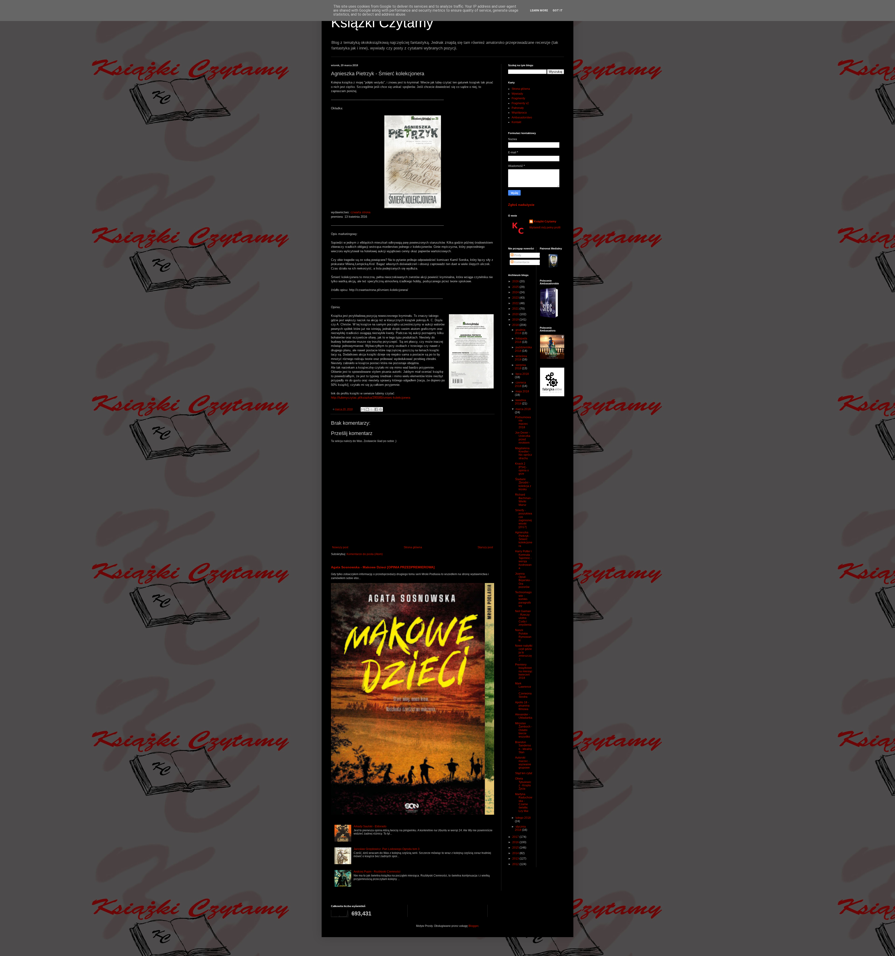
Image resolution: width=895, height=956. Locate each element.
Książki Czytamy (382, 22)
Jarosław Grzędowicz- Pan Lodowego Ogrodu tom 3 (387, 849)
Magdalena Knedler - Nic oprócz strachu (523, 453)
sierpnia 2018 (520, 366)
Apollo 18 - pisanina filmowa (522, 706)
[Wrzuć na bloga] (367, 409)
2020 (516, 314)
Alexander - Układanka (523, 716)
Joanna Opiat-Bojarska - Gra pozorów (523, 580)
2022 (516, 303)
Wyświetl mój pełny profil (545, 227)
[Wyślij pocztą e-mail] (363, 409)
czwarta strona (360, 212)
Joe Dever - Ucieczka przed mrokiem (522, 437)
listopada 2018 (521, 340)
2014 (516, 853)
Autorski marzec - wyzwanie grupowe (523, 762)
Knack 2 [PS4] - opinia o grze (522, 468)
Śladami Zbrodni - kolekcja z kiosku (523, 484)
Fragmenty (518, 98)
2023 (516, 297)
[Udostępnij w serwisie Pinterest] (380, 409)
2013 (516, 858)
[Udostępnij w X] (371, 409)
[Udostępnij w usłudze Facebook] (376, 409)
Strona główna (413, 547)
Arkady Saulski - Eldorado (370, 826)
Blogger (473, 926)
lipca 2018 (522, 374)
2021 (516, 308)
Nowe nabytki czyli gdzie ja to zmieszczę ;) (523, 652)
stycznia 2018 (520, 828)
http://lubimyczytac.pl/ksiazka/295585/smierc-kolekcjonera (370, 397)
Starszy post (485, 547)
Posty (517, 255)
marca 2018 (523, 409)
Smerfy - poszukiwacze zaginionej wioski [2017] (523, 519)
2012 (516, 864)
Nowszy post (340, 547)
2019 (516, 319)
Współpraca (519, 112)
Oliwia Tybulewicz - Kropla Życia (523, 783)
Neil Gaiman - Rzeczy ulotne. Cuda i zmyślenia (523, 618)
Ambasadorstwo (522, 117)
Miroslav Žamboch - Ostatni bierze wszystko (523, 730)
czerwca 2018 (520, 384)
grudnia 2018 (520, 331)
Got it (558, 10)
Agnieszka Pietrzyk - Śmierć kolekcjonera (523, 539)
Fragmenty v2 (520, 103)
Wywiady (517, 93)
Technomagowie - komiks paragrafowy (523, 599)
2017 (516, 837)
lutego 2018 (523, 817)
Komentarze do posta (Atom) (365, 554)
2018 (516, 325)
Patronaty (518, 108)
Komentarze (521, 262)
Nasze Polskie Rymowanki (523, 635)
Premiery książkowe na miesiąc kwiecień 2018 (523, 671)
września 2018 (521, 358)
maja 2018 (522, 391)
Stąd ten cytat (523, 773)
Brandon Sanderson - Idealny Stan (523, 747)
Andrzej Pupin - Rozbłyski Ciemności (377, 871)
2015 (516, 847)
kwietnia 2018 (520, 402)
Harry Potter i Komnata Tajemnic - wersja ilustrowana (523, 560)
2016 (516, 842)
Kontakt (516, 122)
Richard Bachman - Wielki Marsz (523, 499)
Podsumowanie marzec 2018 (523, 422)
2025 (516, 287)
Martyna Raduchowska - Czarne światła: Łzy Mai (523, 803)
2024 (516, 292)
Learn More (539, 10)
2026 (516, 281)
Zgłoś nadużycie (521, 205)
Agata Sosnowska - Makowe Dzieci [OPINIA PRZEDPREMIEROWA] (383, 567)
